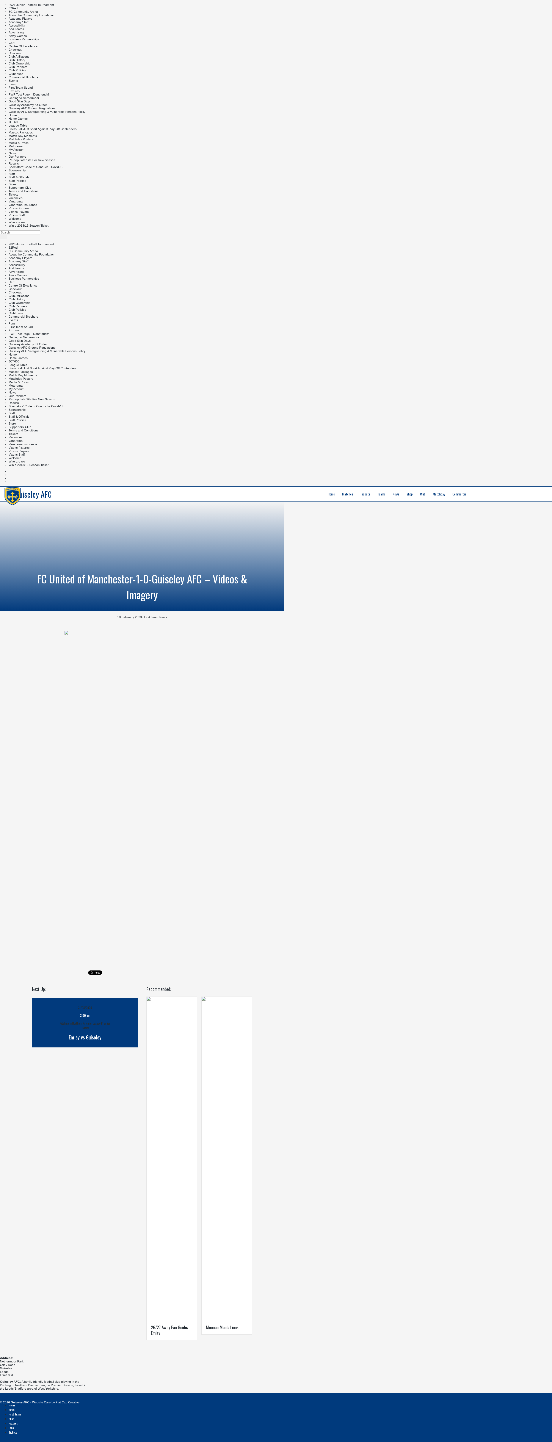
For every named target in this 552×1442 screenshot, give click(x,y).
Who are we (17, 222)
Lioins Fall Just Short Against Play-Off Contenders (43, 129)
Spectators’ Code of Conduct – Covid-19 (36, 167)
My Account (16, 149)
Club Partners (18, 67)
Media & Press (18, 142)
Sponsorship (17, 170)
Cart (11, 42)
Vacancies (15, 198)
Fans (12, 84)
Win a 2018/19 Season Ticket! (29, 225)
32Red (13, 8)
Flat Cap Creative (68, 1402)
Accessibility (17, 25)
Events (13, 80)
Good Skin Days (20, 101)
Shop (11, 1418)
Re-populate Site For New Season (32, 160)
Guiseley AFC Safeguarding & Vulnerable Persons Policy (47, 111)
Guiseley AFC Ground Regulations (32, 108)
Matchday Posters (21, 139)
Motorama (16, 146)
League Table (18, 125)
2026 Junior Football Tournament (31, 4)
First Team (15, 1414)
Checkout (15, 49)
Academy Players (20, 18)
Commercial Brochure (23, 77)
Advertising (16, 32)
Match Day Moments (23, 136)
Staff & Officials (19, 177)
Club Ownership (19, 63)
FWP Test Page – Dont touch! (29, 94)
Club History (17, 60)
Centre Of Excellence (23, 46)
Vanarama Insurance (23, 205)
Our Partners (17, 156)
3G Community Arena (23, 11)
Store (12, 184)
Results (14, 163)
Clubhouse (16, 73)
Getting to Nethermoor (24, 98)
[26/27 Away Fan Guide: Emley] (172, 1000)
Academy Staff (18, 22)
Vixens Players (19, 211)
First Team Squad (21, 87)
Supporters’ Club (20, 187)
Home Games (18, 118)
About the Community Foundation (32, 15)
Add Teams (16, 29)
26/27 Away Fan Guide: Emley (169, 1330)
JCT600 (14, 122)
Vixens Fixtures (19, 208)
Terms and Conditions (23, 191)
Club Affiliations (19, 56)
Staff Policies (17, 180)
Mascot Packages (21, 132)
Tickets (13, 194)
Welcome (15, 218)
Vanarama (16, 201)
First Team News (155, 617)
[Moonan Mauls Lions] (227, 1000)
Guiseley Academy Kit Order (28, 105)
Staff (12, 174)
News (12, 153)
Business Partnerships (24, 39)
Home (13, 115)
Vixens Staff (17, 215)
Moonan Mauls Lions (222, 1327)
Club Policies (17, 70)
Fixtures (14, 91)
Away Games (18, 36)
